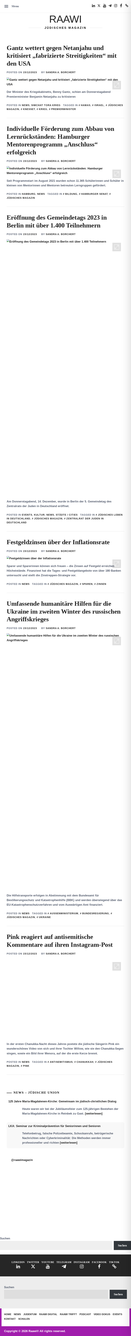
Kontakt (10, 1318)
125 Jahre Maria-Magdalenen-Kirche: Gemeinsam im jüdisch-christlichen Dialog (62, 1101)
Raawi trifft (68, 1314)
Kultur (39, 514)
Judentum (30, 1314)
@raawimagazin (22, 1160)
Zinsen (101, 584)
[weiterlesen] (94, 1113)
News (26, 105)
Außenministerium (64, 913)
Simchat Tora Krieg (46, 105)
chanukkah (85, 1062)
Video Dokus (102, 1314)
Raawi (65, 19)
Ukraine (45, 917)
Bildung (71, 194)
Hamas (85, 105)
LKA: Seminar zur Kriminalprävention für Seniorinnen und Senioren (54, 1126)
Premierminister (63, 109)
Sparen (87, 584)
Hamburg (28, 194)
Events (27, 514)
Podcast (85, 1314)
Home (7, 1314)
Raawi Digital (48, 1314)
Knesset (29, 109)
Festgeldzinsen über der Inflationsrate (58, 542)
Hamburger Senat (94, 194)
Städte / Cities (67, 514)
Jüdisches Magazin (48, 518)
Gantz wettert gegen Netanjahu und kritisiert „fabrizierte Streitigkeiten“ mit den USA (62, 55)
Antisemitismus (61, 1062)
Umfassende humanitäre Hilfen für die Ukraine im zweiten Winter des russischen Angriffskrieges (64, 611)
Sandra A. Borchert (61, 72)
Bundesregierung (95, 913)
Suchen (5, 1238)
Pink (26, 1065)
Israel (99, 105)
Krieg (43, 109)
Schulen (24, 1318)
